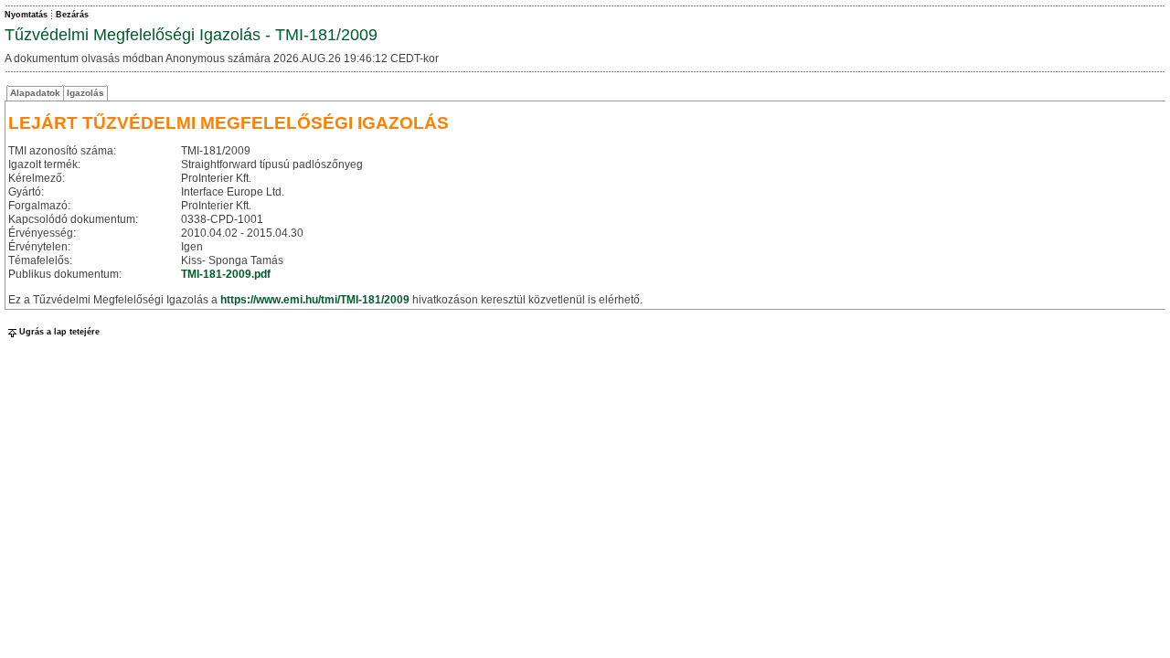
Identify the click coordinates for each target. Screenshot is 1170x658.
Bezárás (72, 14)
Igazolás (85, 93)
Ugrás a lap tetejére (59, 331)
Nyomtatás (26, 14)
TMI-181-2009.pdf (226, 274)
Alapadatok (35, 93)
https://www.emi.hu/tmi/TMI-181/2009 (315, 299)
